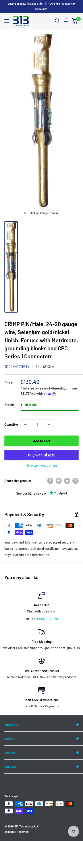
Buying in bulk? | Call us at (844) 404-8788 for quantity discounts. (41, 6)
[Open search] (57, 20)
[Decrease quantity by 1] (25, 424)
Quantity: (11, 424)
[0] (75, 21)
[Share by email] (75, 480)
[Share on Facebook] (50, 480)
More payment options (41, 465)
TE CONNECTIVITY (16, 367)
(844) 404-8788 (48, 619)
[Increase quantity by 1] (49, 424)
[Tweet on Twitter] (67, 480)
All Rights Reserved (16, 831)
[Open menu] (6, 21)
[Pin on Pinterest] (59, 480)
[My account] (66, 20)
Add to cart (41, 441)
